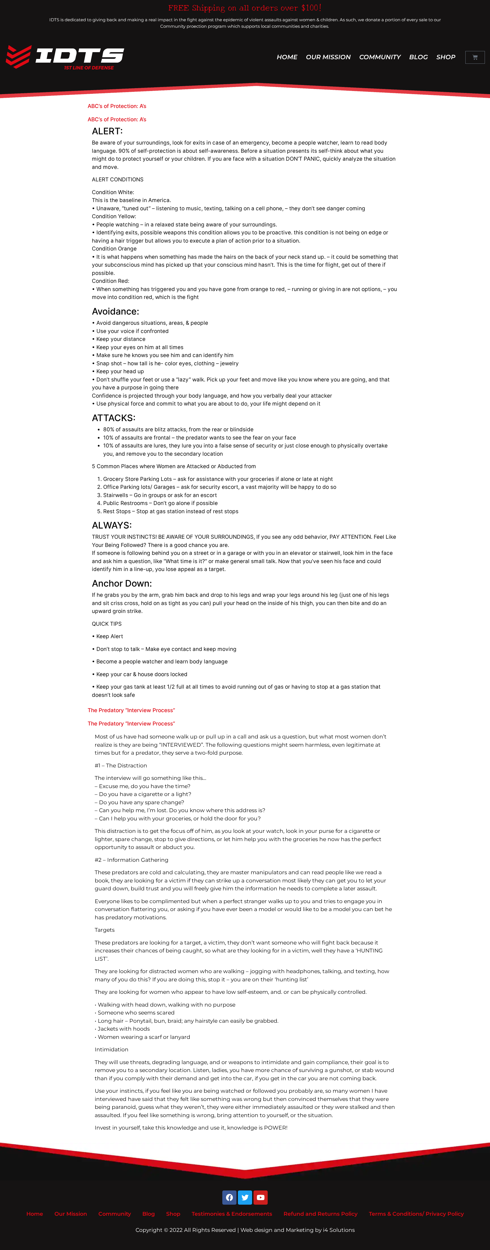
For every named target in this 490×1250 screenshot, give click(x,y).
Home (287, 57)
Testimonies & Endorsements (232, 1214)
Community (380, 57)
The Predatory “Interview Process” (131, 710)
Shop (445, 57)
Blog (418, 57)
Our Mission (328, 57)
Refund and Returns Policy (321, 1214)
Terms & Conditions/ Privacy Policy (416, 1214)
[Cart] (475, 57)
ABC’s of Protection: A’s (117, 106)
